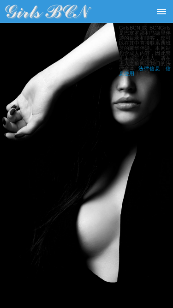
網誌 (145, 73)
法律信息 (149, 68)
